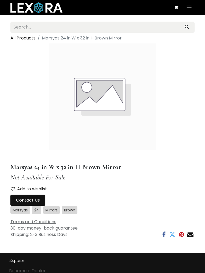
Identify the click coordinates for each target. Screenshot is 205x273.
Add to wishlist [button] (32, 189)
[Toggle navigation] (189, 7)
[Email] (190, 235)
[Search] (187, 27)
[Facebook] (164, 235)
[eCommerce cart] (176, 7)
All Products (23, 38)
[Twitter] (172, 235)
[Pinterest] (181, 235)
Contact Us (28, 200)
